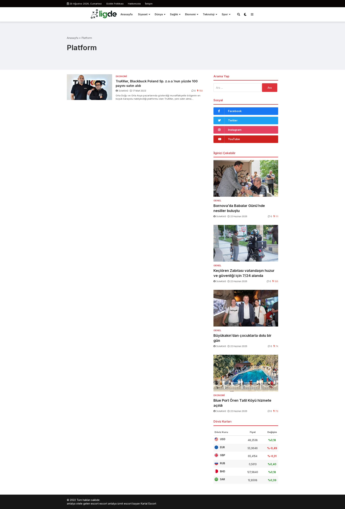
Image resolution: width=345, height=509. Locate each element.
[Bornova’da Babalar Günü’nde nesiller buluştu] (245, 178)
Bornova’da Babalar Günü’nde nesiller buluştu (239, 208)
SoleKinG (123, 90)
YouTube (234, 139)
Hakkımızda (134, 3)
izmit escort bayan (128, 503)
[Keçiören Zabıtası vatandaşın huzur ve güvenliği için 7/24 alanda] (245, 243)
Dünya (159, 14)
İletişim (149, 3)
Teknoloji (209, 14)
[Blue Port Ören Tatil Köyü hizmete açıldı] (245, 373)
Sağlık (174, 14)
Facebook (235, 111)
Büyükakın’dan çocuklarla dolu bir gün (242, 338)
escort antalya (108, 503)
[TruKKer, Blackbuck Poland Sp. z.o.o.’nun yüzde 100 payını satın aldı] (89, 87)
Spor (225, 14)
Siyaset (143, 14)
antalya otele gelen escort (83, 503)
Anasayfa (127, 14)
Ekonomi (190, 14)
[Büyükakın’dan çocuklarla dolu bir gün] (245, 308)
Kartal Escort (148, 503)
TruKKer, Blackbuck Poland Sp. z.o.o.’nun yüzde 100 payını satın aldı (157, 83)
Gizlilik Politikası (115, 3)
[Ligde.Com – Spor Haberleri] (104, 14)
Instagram (235, 129)
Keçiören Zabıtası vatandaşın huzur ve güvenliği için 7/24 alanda (244, 273)
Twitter (233, 120)
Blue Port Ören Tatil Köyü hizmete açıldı (242, 403)
